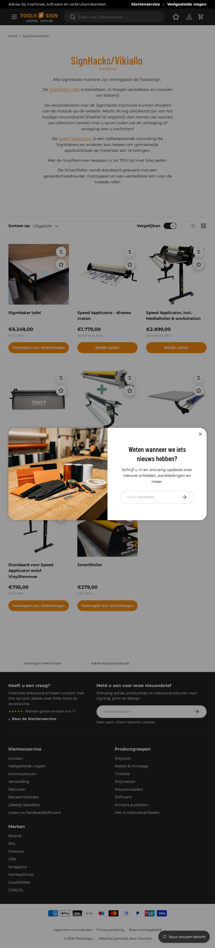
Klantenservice (145, 4)
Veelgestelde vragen (187, 4)
